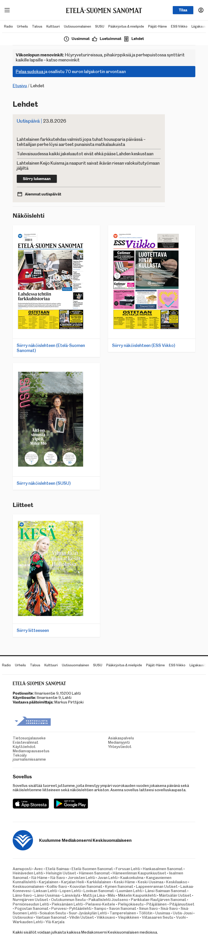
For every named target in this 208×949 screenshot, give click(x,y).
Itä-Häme (39, 877)
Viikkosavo (106, 917)
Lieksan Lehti (45, 891)
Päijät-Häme (157, 26)
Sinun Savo (148, 908)
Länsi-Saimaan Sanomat (165, 891)
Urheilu (22, 26)
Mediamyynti (113, 742)
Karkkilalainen (99, 882)
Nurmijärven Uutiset (30, 899)
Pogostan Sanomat (31, 908)
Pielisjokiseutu (131, 904)
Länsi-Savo (22, 895)
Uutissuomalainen (77, 26)
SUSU (99, 26)
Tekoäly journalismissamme (18, 757)
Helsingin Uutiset (61, 873)
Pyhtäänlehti (80, 908)
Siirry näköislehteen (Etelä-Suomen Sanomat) (51, 348)
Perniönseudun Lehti (31, 904)
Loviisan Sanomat (98, 891)
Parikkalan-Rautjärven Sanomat (158, 899)
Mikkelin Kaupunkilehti (137, 895)
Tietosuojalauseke (18, 738)
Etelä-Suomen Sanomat (92, 869)
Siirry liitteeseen (33, 630)
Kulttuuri (53, 26)
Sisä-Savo (169, 908)
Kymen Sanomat (119, 886)
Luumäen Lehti (129, 891)
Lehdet (137, 38)
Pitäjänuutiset (181, 904)
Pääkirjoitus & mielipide (126, 26)
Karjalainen (48, 882)
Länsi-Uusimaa (47, 895)
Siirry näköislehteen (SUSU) (44, 483)
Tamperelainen (123, 913)
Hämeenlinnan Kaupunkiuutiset (139, 873)
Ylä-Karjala (54, 922)
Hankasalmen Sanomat (163, 869)
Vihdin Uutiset (81, 917)
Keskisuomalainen (28, 886)
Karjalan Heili (72, 882)
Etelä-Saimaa (57, 869)
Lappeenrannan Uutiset (157, 886)
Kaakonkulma (131, 877)
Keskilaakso (176, 882)
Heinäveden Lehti (28, 873)
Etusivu (20, 85)
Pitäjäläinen (156, 904)
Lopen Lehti (70, 891)
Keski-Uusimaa (150, 882)
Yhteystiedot (113, 747)
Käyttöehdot (18, 747)
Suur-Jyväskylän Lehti (88, 913)
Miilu (111, 895)
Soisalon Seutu (53, 913)
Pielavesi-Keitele (100, 904)
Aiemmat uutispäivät (43, 194)
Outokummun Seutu (68, 899)
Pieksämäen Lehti (67, 904)
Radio (8, 26)
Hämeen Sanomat (94, 873)
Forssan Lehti (128, 869)
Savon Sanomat (122, 908)
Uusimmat (81, 38)
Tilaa (183, 10)
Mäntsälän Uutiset (175, 895)
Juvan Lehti (107, 877)
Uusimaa (162, 913)
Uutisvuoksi (23, 917)
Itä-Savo (57, 877)
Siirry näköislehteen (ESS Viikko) (143, 345)
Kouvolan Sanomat (86, 886)
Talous (37, 26)
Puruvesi (58, 908)
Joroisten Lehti (81, 877)
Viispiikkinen (128, 917)
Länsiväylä (71, 895)
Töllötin (145, 913)
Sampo (100, 908)
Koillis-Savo (57, 886)
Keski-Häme (124, 882)
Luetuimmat (110, 38)
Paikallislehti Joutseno (108, 899)
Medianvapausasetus (18, 751)
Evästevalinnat (18, 742)
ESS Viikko (179, 26)
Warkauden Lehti (28, 922)
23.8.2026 (41, 121)
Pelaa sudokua (29, 71)
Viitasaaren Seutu (157, 917)
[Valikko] (7, 10)
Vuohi (181, 917)
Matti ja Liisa (94, 895)
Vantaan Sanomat (51, 917)
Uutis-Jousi (183, 913)
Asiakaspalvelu (113, 738)
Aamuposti (22, 869)
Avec (38, 869)
